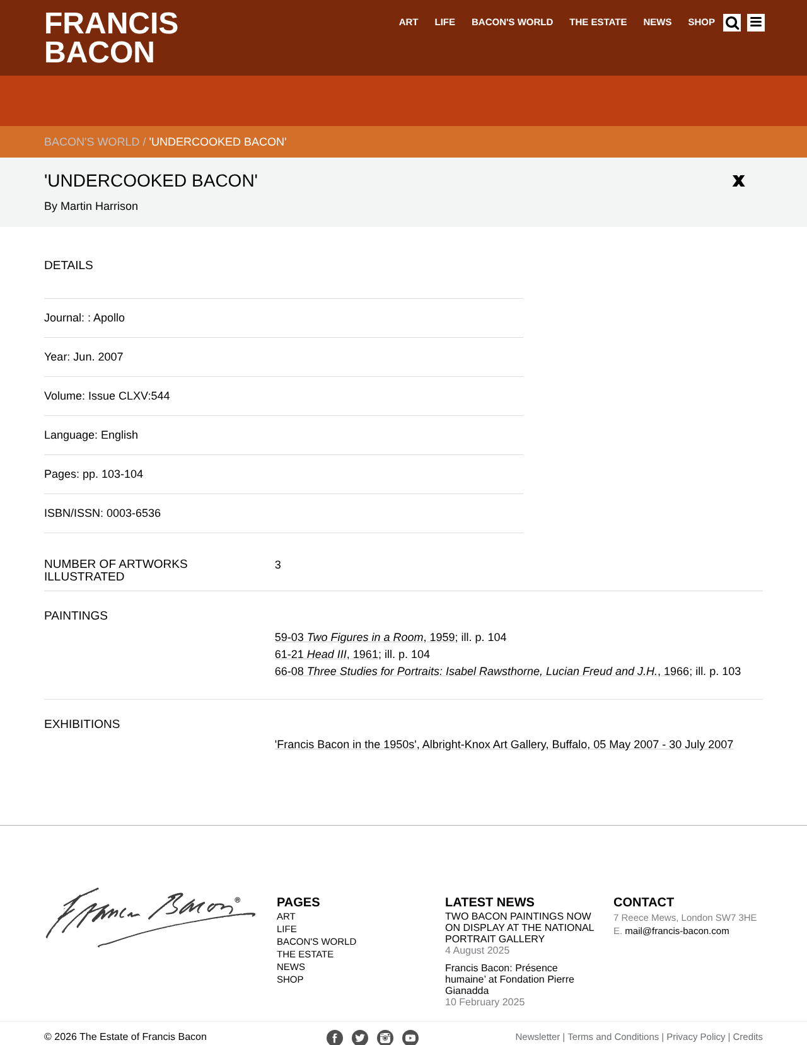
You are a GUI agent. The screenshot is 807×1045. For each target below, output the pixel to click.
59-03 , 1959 (365, 637)
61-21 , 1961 (326, 654)
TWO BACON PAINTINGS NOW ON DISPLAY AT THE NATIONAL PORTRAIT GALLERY (519, 928)
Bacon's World (512, 22)
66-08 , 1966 (482, 671)
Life (444, 22)
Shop (701, 22)
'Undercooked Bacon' (217, 142)
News (657, 22)
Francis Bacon (111, 38)
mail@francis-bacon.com (677, 931)
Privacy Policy (695, 1037)
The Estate (598, 22)
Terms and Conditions (613, 1037)
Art (409, 22)
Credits (748, 1037)
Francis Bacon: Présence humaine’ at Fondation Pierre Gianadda (509, 979)
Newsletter (537, 1037)
